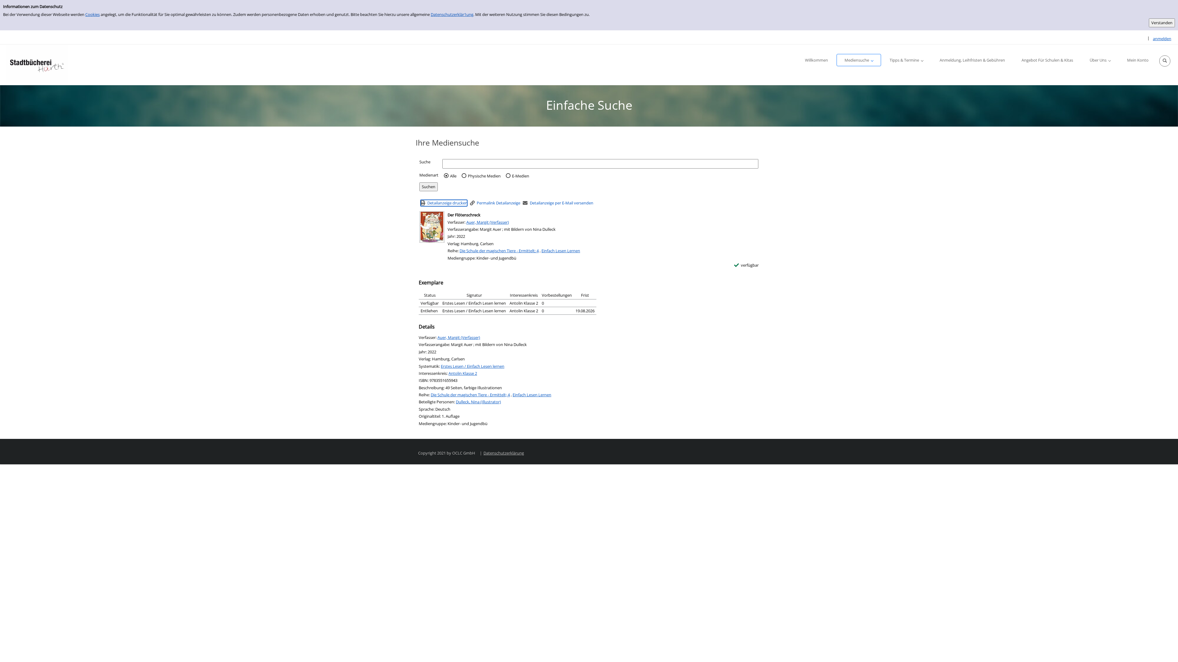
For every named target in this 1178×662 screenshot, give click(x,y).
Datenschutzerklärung (503, 453)
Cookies (92, 14)
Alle (453, 176)
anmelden (1162, 38)
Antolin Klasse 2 (462, 373)
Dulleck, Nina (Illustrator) (478, 402)
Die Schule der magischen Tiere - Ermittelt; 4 (499, 250)
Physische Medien (484, 176)
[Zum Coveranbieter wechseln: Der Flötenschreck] (432, 227)
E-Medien (520, 176)
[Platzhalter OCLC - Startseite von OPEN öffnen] (36, 64)
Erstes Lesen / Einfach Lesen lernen (472, 366)
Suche (424, 162)
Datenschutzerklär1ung (452, 14)
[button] (1164, 61)
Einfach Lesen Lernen (560, 250)
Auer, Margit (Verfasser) (487, 222)
